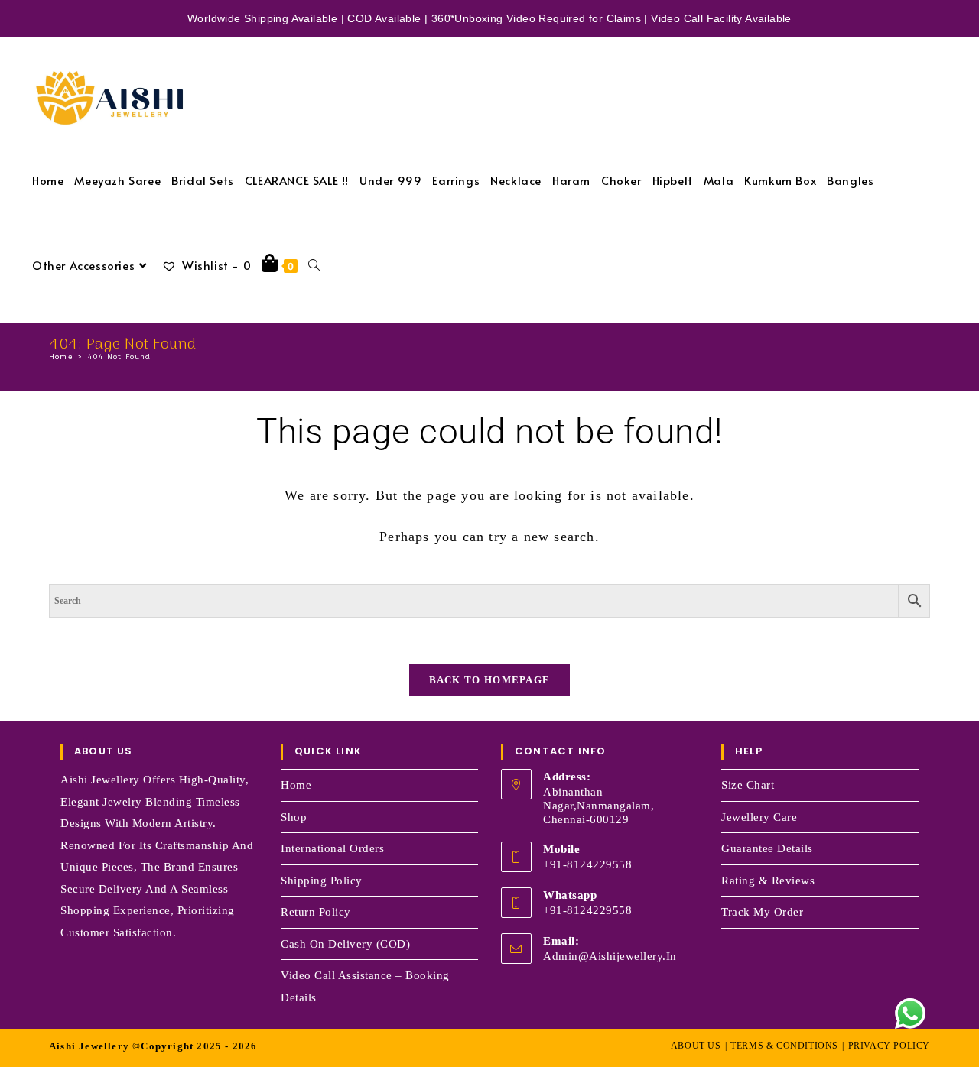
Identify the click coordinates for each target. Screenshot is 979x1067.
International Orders (332, 848)
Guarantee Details (767, 848)
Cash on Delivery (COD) (345, 944)
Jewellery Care (759, 817)
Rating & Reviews (768, 880)
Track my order (762, 912)
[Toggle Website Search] (314, 264)
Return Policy (316, 912)
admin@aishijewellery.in (610, 956)
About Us (696, 1045)
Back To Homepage (490, 680)
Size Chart (747, 785)
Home (296, 785)
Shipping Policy (322, 880)
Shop (294, 817)
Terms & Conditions (784, 1045)
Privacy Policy (889, 1045)
